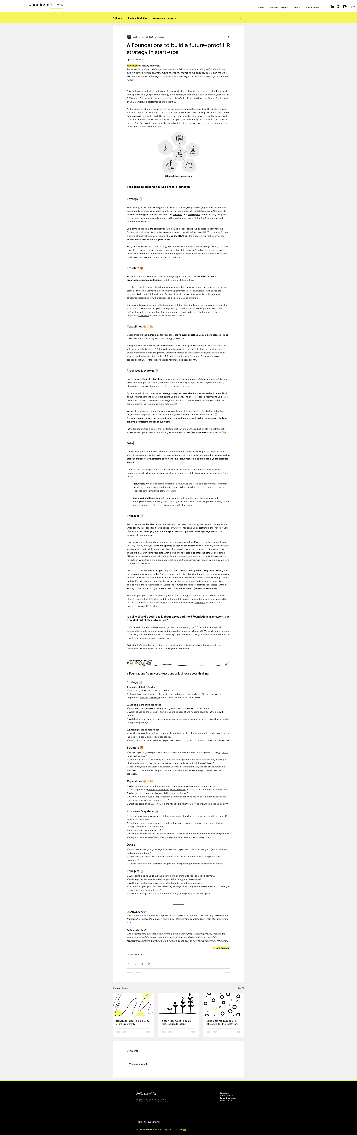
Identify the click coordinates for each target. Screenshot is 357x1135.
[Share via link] (148, 964)
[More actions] (228, 37)
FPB (184, 1130)
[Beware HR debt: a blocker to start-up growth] (133, 1004)
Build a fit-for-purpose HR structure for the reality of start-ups (222, 1022)
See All (241, 988)
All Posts (118, 17)
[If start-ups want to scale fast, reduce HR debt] (178, 1004)
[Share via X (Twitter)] (135, 964)
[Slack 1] (338, 6)
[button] (278, 6)
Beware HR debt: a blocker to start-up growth (133, 1022)
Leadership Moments (164, 17)
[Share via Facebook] (128, 964)
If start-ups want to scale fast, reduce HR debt (176, 1022)
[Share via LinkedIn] (142, 964)
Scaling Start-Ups (137, 17)
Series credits (226, 1100)
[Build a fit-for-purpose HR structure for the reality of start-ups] (223, 1004)
